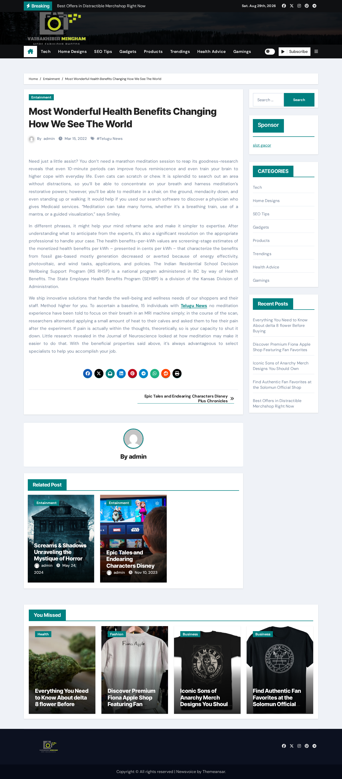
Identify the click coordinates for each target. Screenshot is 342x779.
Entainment (41, 97)
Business (190, 634)
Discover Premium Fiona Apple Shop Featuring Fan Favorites (282, 347)
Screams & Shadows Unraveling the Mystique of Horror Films (60, 555)
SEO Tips (103, 51)
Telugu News (111, 138)
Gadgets (127, 51)
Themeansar (214, 771)
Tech (46, 51)
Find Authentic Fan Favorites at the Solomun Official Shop (282, 384)
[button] (316, 51)
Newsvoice (186, 771)
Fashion (116, 634)
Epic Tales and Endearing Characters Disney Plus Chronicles (130, 562)
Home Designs (72, 51)
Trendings (180, 51)
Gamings (242, 51)
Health (43, 634)
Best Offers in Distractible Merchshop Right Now (277, 403)
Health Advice (211, 51)
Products (153, 51)
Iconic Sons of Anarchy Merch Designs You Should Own (281, 365)
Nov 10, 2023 (146, 572)
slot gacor (262, 145)
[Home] (30, 51)
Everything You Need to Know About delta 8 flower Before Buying (280, 325)
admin (49, 138)
